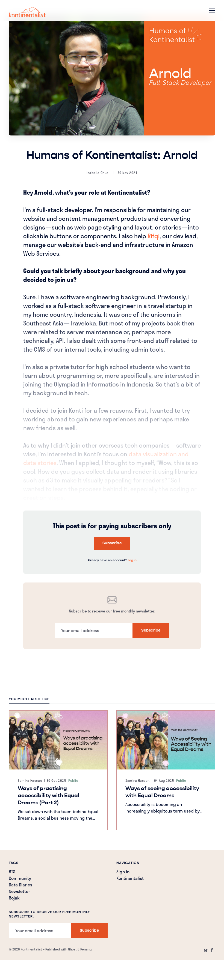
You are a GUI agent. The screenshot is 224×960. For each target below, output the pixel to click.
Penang (86, 949)
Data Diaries (20, 885)
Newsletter (19, 892)
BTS (12, 872)
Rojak (14, 898)
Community (20, 878)
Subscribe (112, 543)
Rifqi (154, 235)
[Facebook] (212, 950)
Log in (132, 559)
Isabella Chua (98, 172)
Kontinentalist (130, 878)
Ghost (72, 949)
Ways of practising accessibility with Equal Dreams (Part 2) (48, 795)
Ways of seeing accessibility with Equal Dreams (162, 792)
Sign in (122, 872)
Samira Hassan (30, 780)
